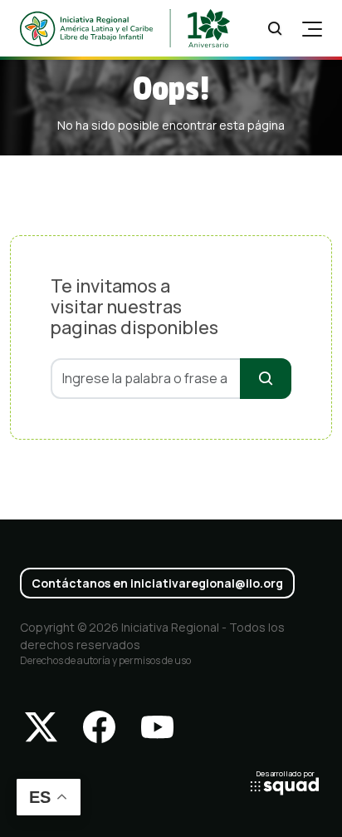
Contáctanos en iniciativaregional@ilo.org (157, 583)
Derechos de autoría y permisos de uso (105, 660)
